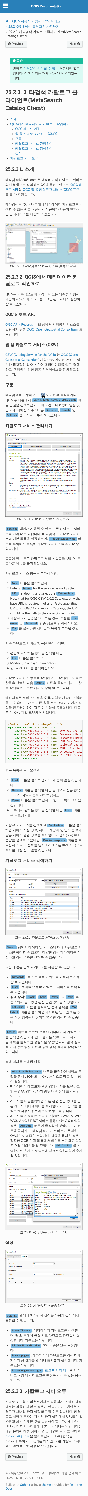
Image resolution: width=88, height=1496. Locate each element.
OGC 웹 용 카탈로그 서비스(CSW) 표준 (51, 189)
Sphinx (25, 1484)
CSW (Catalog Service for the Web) (30, 355)
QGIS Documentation (46, 6)
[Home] (6, 21)
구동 (18, 138)
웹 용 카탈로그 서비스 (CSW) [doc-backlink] (31, 344)
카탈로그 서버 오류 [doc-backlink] (36, 1391)
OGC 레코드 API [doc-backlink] (20, 314)
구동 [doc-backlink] (9, 384)
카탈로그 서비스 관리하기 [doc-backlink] (28, 425)
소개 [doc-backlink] (19, 169)
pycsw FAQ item (17, 1436)
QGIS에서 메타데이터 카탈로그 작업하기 (40, 124)
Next (73, 43)
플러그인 (54, 21)
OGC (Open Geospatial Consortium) (52, 329)
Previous (17, 43)
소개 (13, 119)
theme (46, 1484)
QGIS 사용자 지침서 (26, 21)
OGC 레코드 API (27, 129)
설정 (18, 153)
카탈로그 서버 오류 (24, 158)
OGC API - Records (19, 324)
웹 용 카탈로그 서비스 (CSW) (36, 133)
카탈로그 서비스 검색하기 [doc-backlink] (28, 860)
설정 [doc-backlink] (9, 1242)
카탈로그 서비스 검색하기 (34, 148)
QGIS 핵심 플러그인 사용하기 (33, 26)
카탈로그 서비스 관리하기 (34, 143)
